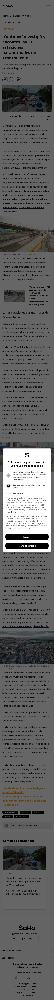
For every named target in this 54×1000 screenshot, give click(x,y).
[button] (27, 493)
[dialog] (27, 500)
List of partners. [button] (18, 512)
